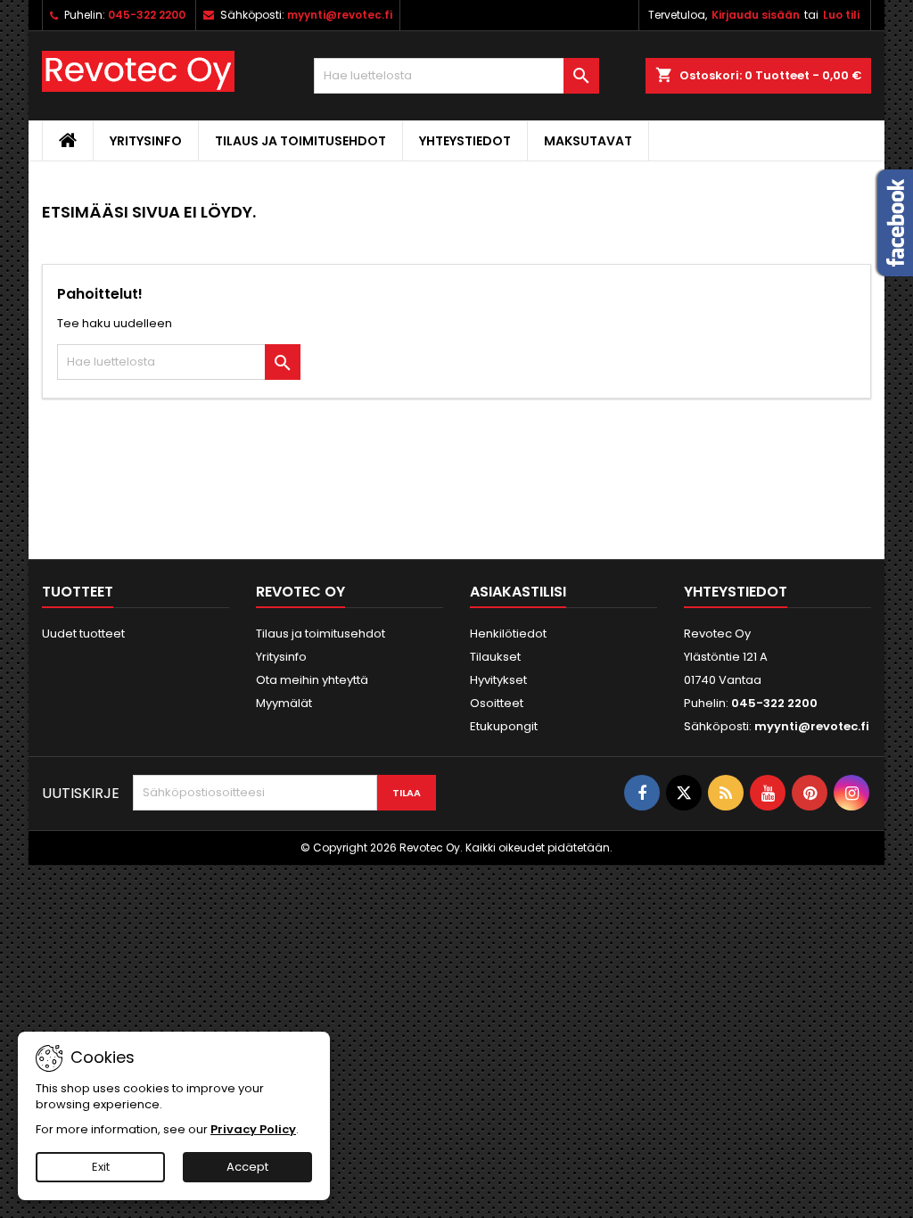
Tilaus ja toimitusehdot (300, 141)
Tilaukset (495, 656)
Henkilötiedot (508, 633)
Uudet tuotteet (83, 633)
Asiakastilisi (518, 591)
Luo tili (841, 14)
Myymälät (284, 703)
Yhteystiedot (465, 141)
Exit (101, 1166)
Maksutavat (588, 141)
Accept (247, 1166)
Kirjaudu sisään (755, 14)
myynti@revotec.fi (339, 14)
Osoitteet (496, 703)
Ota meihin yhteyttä (312, 679)
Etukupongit (504, 726)
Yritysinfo (146, 141)
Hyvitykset (498, 679)
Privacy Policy (253, 1129)
